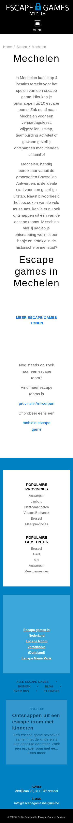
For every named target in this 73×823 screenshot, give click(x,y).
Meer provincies (36, 524)
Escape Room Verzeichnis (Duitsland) (36, 647)
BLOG (49, 686)
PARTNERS (51, 691)
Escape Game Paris (36, 658)
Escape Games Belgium (52, 817)
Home (7, 47)
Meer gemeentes (37, 571)
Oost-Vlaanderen (36, 507)
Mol (36, 560)
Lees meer (37, 753)
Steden (22, 47)
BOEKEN (24, 686)
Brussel (36, 548)
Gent (36, 554)
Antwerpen (36, 495)
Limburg (36, 501)
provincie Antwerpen (36, 403)
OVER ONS (21, 691)
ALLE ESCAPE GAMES (32, 681)
